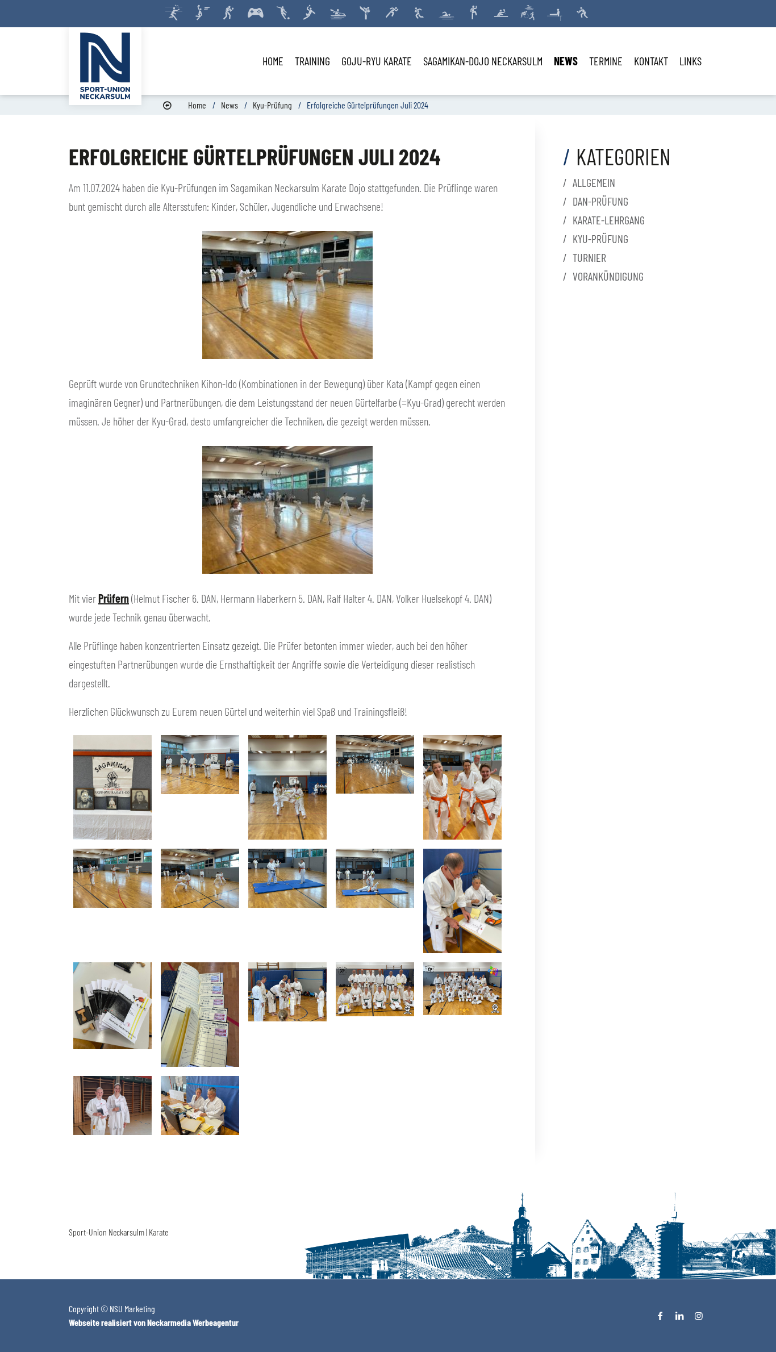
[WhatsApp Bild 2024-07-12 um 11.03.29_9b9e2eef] (287, 787)
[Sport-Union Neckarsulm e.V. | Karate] (105, 65)
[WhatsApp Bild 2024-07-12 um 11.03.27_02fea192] (112, 1014)
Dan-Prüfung (600, 201)
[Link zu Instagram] (698, 1315)
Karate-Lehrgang (609, 220)
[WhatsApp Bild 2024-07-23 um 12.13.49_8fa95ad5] (112, 1105)
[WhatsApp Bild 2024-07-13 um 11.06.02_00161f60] (462, 787)
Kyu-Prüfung (272, 104)
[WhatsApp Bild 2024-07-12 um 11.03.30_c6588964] (200, 1105)
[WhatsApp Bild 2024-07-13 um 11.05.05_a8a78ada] (200, 901)
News (229, 104)
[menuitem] (273, 61)
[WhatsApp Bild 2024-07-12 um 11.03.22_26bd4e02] (112, 901)
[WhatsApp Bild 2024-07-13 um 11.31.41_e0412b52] (287, 1014)
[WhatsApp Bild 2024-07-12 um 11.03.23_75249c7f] (462, 901)
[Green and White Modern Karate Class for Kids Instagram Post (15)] (375, 787)
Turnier (589, 257)
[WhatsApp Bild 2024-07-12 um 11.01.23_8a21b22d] (200, 787)
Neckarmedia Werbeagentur (193, 1322)
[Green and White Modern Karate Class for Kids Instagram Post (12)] (462, 1014)
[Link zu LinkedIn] (679, 1315)
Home (197, 104)
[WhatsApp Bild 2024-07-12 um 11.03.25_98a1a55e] (200, 1014)
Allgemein (594, 182)
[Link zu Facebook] (660, 1315)
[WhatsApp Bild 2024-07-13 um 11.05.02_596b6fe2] (375, 901)
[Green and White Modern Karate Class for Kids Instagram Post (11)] (375, 1014)
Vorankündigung (608, 276)
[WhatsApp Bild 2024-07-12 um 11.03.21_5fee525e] (287, 901)
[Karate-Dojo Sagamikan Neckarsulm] (112, 787)
